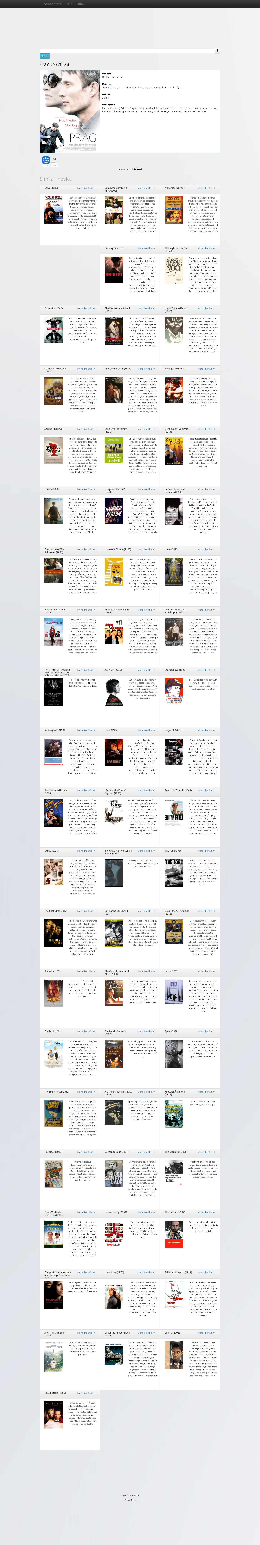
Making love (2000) (175, 368)
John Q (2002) (172, 1332)
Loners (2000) (51, 489)
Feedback (81, 3)
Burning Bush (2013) (116, 248)
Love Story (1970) (114, 1272)
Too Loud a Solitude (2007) (116, 1033)
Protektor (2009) (53, 308)
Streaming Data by (125, 169)
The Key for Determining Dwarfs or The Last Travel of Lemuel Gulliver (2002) (57, 672)
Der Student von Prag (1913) (176, 430)
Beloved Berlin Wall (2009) (55, 611)
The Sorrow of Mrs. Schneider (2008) (54, 551)
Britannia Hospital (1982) (178, 1272)
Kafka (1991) (172, 971)
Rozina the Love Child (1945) (116, 912)
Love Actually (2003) (116, 1212)
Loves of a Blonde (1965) (118, 549)
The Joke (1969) (174, 850)
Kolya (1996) (51, 187)
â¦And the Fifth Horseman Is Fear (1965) (118, 852)
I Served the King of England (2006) (115, 792)
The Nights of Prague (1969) (176, 249)
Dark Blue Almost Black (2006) (117, 1334)
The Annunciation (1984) (118, 368)
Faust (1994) (111, 730)
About (69, 3)
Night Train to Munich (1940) (176, 310)
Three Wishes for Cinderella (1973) (53, 1213)
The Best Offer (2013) (56, 911)
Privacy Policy (130, 1499)
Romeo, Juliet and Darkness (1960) (175, 490)
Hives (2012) (171, 549)
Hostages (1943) (53, 1152)
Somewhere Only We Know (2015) (116, 189)
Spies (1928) (171, 1031)
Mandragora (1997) (175, 187)
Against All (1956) (53, 428)
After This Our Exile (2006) (54, 1334)
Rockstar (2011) (53, 971)
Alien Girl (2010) (113, 670)
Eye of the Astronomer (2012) (177, 912)
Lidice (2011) (51, 850)
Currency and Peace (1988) (55, 370)
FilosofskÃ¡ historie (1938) (175, 1093)
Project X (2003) (173, 730)
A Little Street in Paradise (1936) (118, 1093)
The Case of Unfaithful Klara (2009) (117, 972)
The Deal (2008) (53, 1031)
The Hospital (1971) (175, 1212)
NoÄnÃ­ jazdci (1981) (55, 730)
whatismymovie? (53, 3)
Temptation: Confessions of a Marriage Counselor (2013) (57, 1275)
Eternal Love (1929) (175, 670)
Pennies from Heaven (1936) (55, 792)
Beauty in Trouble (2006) (178, 790)
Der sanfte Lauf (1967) (116, 1152)
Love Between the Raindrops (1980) (174, 611)
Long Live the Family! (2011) (116, 430)
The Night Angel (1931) (57, 1091)
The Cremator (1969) (176, 1152)
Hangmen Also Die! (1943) (115, 490)
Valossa (126, 1495)
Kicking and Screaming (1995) (117, 611)
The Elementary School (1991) (117, 310)
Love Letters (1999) (55, 1393)
